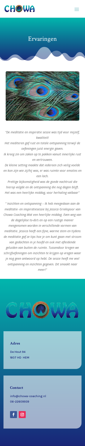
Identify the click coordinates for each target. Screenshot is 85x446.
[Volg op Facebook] (13, 414)
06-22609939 (19, 401)
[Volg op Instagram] (22, 414)
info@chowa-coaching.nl (28, 396)
